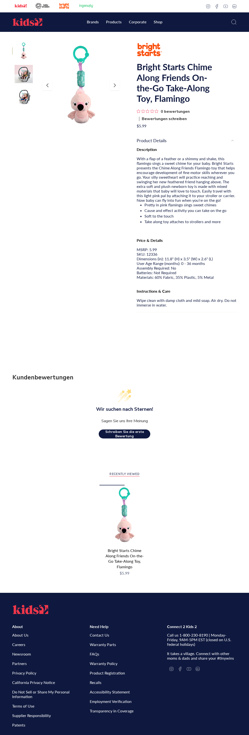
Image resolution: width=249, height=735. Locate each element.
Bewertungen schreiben (164, 119)
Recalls (95, 682)
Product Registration (107, 673)
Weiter (115, 85)
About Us (20, 635)
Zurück (47, 85)
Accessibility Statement (110, 692)
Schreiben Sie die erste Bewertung (124, 433)
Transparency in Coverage (111, 711)
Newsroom (21, 654)
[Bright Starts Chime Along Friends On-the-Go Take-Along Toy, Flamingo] (124, 515)
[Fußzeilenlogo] (30, 610)
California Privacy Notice (33, 682)
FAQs (94, 654)
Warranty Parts (103, 644)
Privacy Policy (24, 673)
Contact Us (99, 635)
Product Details (152, 140)
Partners (19, 663)
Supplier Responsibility (31, 715)
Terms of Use (23, 706)
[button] (92, 22)
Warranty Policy (103, 663)
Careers (18, 644)
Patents (18, 725)
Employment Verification (111, 701)
